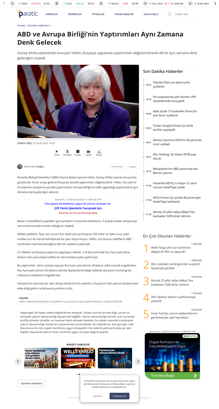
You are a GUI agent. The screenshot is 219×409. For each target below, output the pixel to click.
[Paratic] (27, 14)
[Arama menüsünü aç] (169, 14)
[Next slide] (215, 3)
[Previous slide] (4, 3)
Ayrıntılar (97, 396)
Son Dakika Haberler (163, 71)
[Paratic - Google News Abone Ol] (124, 168)
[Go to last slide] (18, 361)
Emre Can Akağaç (34, 166)
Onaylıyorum (119, 396)
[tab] (77, 374)
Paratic (21, 25)
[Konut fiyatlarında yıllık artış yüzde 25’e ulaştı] (41, 358)
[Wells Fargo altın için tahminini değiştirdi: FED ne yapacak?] (78, 358)
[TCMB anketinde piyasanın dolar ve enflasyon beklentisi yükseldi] (115, 358)
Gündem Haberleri (38, 25)
